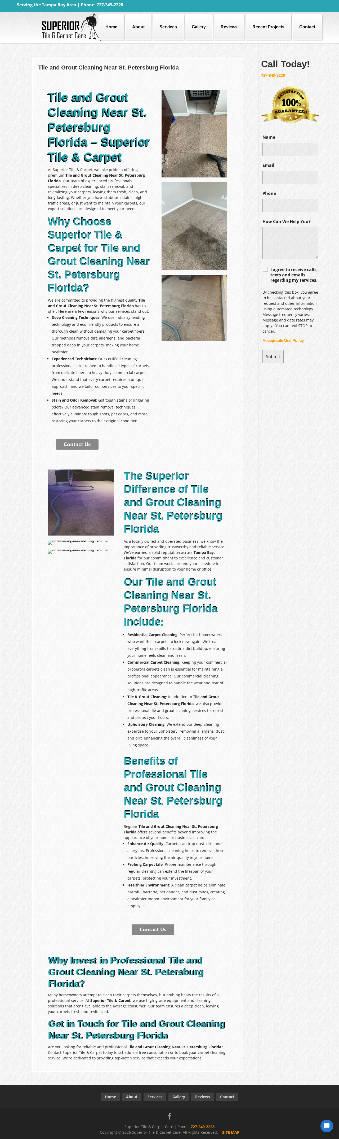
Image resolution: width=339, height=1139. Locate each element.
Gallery (199, 27)
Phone (269, 193)
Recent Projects (268, 27)
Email (268, 165)
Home (111, 27)
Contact (307, 27)
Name (268, 137)
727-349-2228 (273, 75)
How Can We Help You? (286, 221)
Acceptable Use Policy (283, 340)
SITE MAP (230, 1132)
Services (168, 27)
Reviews (229, 27)
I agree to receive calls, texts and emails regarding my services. (294, 275)
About (138, 27)
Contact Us (77, 444)
